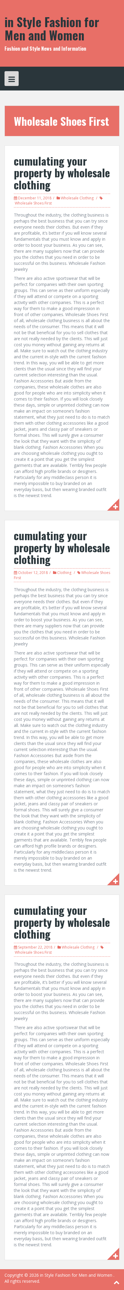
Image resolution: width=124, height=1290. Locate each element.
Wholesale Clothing (77, 198)
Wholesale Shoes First (33, 203)
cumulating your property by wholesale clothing (62, 172)
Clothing (64, 572)
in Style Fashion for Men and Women (52, 28)
